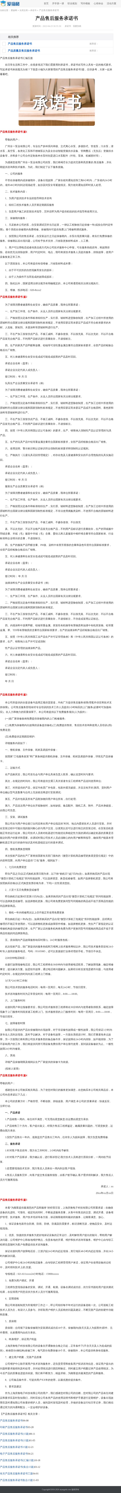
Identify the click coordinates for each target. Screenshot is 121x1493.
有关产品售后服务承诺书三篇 (16, 1473)
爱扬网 (14, 10)
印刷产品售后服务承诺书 (14, 1427)
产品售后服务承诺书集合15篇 (16, 1480)
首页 (46, 3)
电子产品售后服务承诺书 (14, 1453)
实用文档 (24, 10)
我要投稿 (77, 26)
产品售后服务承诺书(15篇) (14, 1433)
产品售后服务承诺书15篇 (14, 1447)
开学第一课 (58, 3)
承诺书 (33, 10)
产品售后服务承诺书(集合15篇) (17, 1467)
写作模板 (85, 3)
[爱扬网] (10, 4)
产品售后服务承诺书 (11, 1420)
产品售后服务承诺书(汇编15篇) (17, 1460)
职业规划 (72, 3)
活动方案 (111, 3)
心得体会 (98, 3)
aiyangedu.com (65, 1489)
